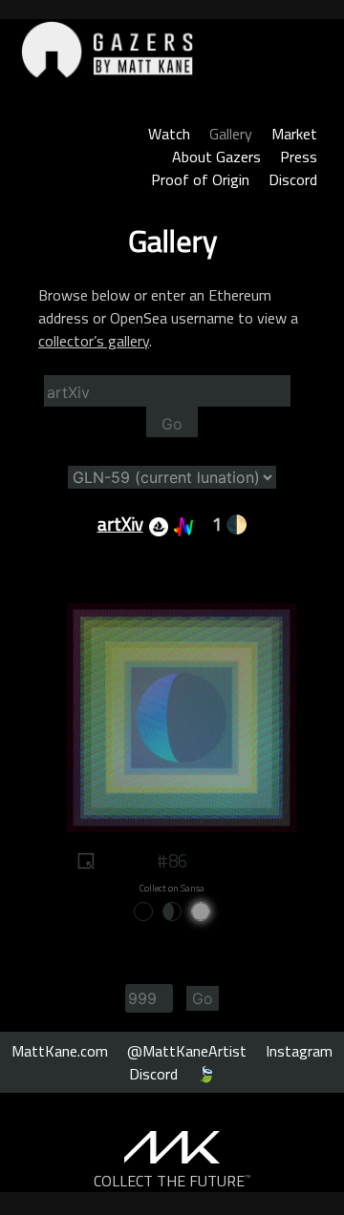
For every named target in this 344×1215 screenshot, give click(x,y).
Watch (169, 133)
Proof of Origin (200, 179)
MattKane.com (59, 1050)
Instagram (299, 1050)
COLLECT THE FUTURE (172, 1180)
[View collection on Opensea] (155, 524)
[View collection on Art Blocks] (180, 524)
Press (298, 156)
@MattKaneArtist (187, 1050)
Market (294, 133)
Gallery (230, 133)
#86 (172, 861)
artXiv (120, 524)
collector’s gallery (93, 340)
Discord (293, 179)
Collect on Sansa (172, 888)
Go (172, 423)
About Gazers (216, 156)
